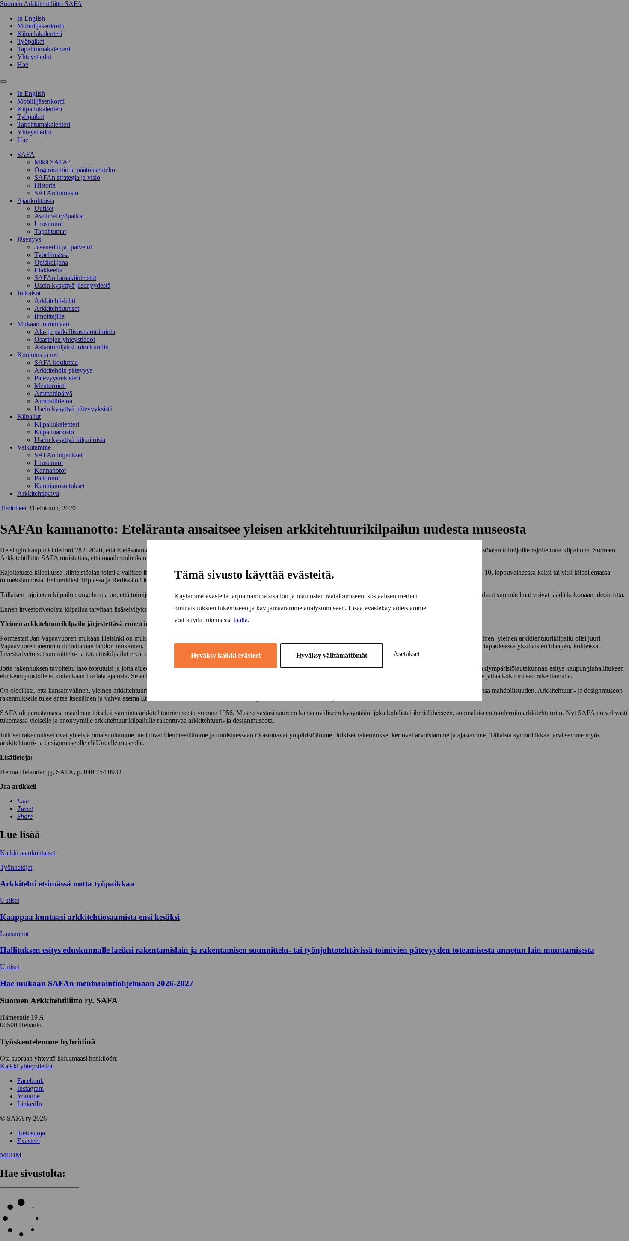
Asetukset (406, 653)
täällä (241, 619)
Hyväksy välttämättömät (331, 655)
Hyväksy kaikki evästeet (226, 655)
